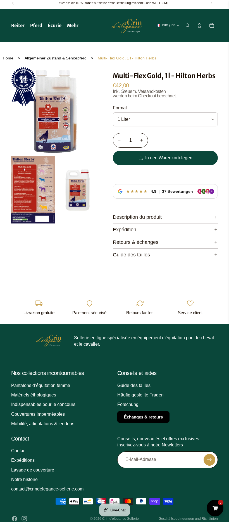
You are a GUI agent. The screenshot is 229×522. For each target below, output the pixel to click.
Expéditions (23, 460)
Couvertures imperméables (38, 414)
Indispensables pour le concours (43, 404)
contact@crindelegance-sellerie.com (47, 489)
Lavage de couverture (32, 470)
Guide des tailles (131, 255)
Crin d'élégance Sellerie (120, 519)
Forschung (128, 404)
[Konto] (199, 25)
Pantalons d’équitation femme (40, 385)
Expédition (124, 229)
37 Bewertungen (177, 191)
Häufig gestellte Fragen (140, 395)
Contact (19, 450)
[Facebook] (14, 518)
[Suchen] (188, 25)
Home (8, 58)
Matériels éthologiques (33, 395)
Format (120, 107)
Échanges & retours (143, 417)
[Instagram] (24, 518)
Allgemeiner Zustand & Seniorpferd (56, 58)
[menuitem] (72, 25)
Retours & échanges (135, 242)
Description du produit (137, 217)
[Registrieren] (209, 460)
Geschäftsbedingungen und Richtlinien (188, 519)
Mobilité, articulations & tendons (42, 423)
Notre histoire (24, 479)
